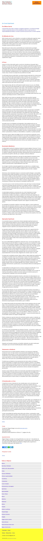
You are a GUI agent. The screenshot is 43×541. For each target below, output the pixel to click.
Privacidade (4, 530)
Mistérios (4, 499)
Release (3, 532)
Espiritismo (4, 488)
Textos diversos (5, 522)
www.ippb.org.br (23, 428)
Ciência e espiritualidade (7, 476)
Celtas (3, 471)
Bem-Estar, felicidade (6, 466)
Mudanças (4, 501)
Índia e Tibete (5, 494)
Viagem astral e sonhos (7, 519)
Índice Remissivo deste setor (8, 524)
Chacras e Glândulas (6, 473)
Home (3, 455)
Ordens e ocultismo (6, 509)
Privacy (9, 530)
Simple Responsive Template (11, 538)
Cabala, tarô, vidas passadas (8, 468)
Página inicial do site (6, 527)
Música (3, 504)
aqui (21, 443)
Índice (3, 421)
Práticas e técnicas (6, 514)
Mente (3, 496)
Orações (3, 506)
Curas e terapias (5, 483)
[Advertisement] (21, 14)
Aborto (3, 463)
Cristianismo (4, 481)
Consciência (4, 478)
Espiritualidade (5, 491)
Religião (3, 516)
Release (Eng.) (8, 532)
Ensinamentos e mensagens (8, 486)
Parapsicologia (5, 511)
